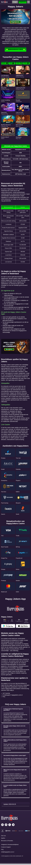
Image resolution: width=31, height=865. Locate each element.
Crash (18, 63)
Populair (3, 63)
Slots (25, 63)
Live (11, 63)
